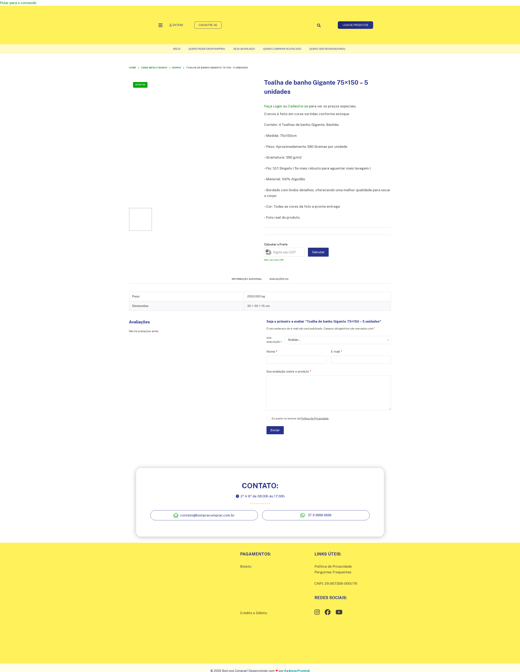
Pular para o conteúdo (18, 3)
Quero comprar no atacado (282, 49)
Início (176, 49)
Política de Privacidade (315, 418)
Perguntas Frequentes (332, 572)
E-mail (336, 351)
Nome (271, 351)
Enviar (275, 430)
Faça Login (273, 106)
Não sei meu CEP (274, 259)
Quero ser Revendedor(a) (327, 49)
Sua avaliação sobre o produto (288, 371)
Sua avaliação (274, 339)
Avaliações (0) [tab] (278, 279)
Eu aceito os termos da (300, 418)
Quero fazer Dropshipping (206, 49)
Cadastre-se (298, 106)
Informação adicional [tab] (247, 279)
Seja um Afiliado (244, 49)
